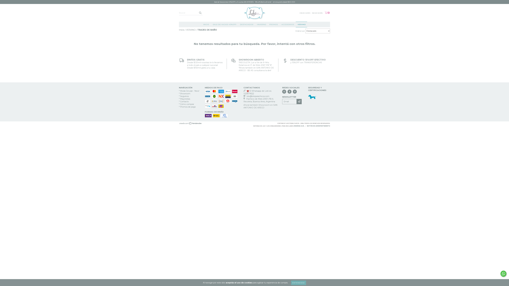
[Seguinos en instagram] (284, 92)
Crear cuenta (305, 13)
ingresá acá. (299, 126)
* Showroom (184, 93)
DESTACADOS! (246, 24)
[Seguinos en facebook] (289, 92)
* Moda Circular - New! (189, 91)
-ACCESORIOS (287, 24)
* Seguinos (184, 96)
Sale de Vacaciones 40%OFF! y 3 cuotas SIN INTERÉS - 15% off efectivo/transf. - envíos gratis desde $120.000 (254, 2)
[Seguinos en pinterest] (295, 92)
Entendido (298, 283)
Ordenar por (300, 31)
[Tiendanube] (190, 124)
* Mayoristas (184, 99)
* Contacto (184, 101)
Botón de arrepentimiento (318, 126)
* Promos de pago (187, 107)
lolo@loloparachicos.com (258, 96)
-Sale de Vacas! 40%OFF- (224, 24)
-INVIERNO (261, 24)
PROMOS (273, 24)
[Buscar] (200, 12)
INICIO (206, 24)
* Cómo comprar (186, 104)
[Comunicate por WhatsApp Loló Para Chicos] (503, 274)
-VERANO (301, 24)
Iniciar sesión (317, 13)
